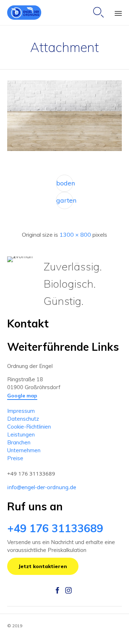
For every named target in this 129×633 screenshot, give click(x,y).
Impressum (21, 410)
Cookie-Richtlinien (29, 426)
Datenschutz (23, 418)
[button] (22, 396)
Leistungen (21, 434)
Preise (15, 458)
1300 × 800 (75, 234)
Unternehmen (23, 450)
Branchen (18, 442)
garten (64, 200)
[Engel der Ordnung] (24, 12)
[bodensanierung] (64, 149)
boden (64, 183)
